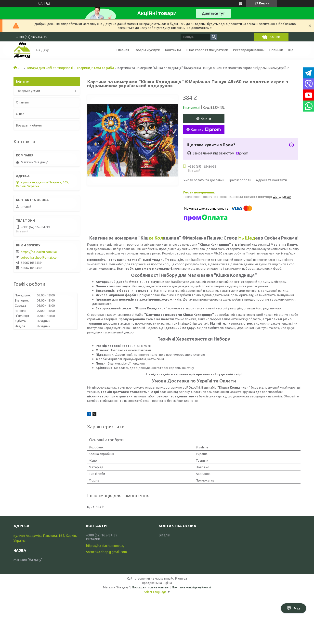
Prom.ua (181, 578)
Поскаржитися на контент (151, 587)
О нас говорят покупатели (207, 50)
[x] (94, 415)
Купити (206, 118)
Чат (297, 608)
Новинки (276, 50)
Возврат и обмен (29, 125)
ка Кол (156, 237)
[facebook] (89, 415)
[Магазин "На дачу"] (22, 50)
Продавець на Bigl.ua (157, 582)
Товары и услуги (147, 50)
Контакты (173, 50)
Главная (123, 50)
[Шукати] (213, 37)
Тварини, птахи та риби (95, 68)
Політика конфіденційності (191, 587)
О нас (20, 113)
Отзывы (22, 102)
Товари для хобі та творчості (49, 68)
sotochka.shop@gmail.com (40, 257)
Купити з (197, 129)
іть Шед (246, 237)
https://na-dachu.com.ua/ (39, 251)
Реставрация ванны (248, 50)
